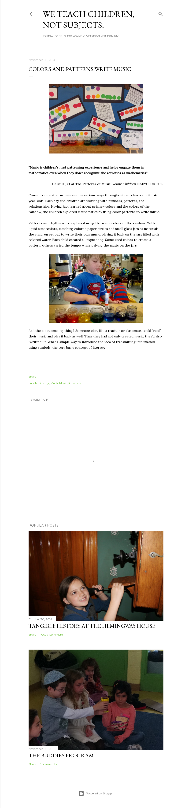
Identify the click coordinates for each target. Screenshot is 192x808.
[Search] (160, 13)
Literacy (43, 383)
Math (54, 383)
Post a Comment (51, 634)
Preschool (74, 383)
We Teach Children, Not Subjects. (89, 19)
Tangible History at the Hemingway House (92, 625)
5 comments (48, 764)
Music (63, 383)
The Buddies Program (61, 755)
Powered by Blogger (100, 793)
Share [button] (32, 376)
